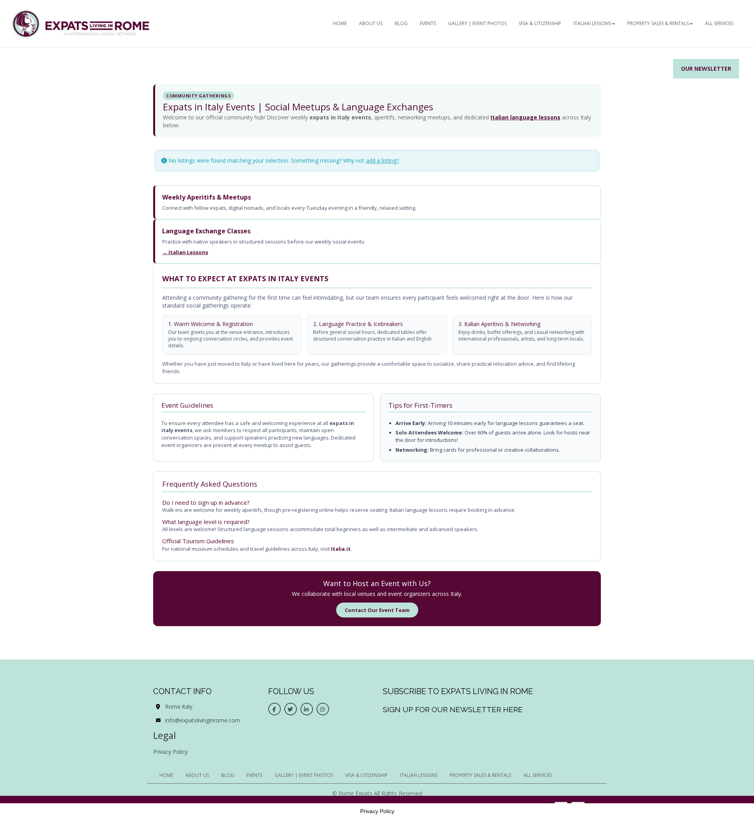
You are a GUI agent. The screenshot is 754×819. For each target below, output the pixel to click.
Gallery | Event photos (477, 23)
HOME (340, 23)
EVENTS (428, 23)
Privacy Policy (170, 751)
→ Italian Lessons (185, 252)
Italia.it (341, 548)
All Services (719, 23)
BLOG (401, 23)
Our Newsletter (706, 68)
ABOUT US (370, 23)
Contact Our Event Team (377, 610)
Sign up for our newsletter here (453, 709)
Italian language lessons (525, 117)
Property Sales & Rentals (658, 23)
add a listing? (382, 160)
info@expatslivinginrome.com (202, 720)
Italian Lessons (592, 23)
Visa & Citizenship (540, 23)
